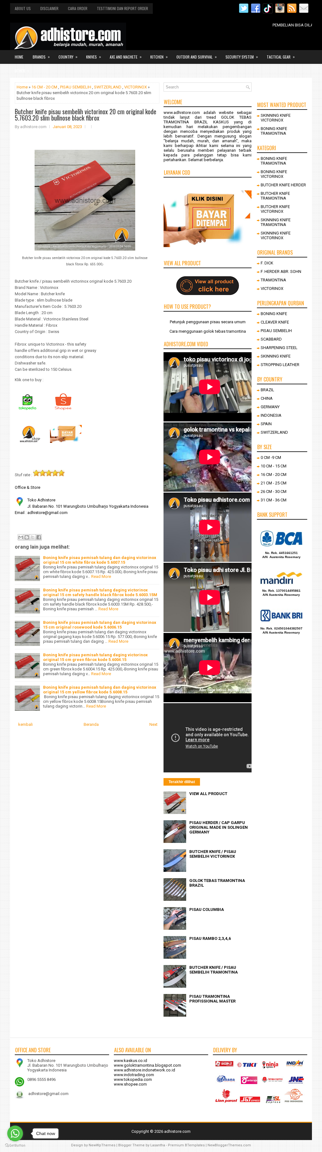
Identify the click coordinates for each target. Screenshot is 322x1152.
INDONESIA (271, 415)
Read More (101, 576)
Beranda (91, 724)
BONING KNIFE (274, 313)
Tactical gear (281, 56)
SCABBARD (271, 339)
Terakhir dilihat (182, 782)
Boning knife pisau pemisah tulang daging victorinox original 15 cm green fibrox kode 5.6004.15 (95, 657)
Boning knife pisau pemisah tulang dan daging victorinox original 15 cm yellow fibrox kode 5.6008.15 (99, 689)
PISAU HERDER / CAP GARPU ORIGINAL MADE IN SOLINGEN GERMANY (218, 827)
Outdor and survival (196, 56)
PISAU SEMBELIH (75, 87)
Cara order (77, 8)
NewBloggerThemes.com (229, 1145)
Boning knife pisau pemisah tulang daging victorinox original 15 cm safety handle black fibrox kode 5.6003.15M (100, 592)
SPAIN (266, 423)
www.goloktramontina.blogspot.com (147, 1065)
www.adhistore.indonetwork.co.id (144, 1070)
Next (153, 724)
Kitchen (159, 56)
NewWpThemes (102, 1145)
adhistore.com (177, 1131)
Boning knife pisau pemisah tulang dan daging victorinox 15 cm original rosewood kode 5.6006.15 (99, 625)
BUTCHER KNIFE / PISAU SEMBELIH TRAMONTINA (213, 969)
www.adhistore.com (182, 112)
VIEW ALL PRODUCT (208, 793)
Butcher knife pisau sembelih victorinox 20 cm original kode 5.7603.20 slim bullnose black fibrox (85, 114)
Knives (93, 56)
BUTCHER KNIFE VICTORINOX (275, 209)
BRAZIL (267, 389)
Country (67, 56)
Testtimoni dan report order (122, 8)
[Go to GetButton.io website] (15, 1146)
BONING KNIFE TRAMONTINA (274, 131)
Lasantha (157, 1145)
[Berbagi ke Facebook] (39, 537)
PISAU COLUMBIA (206, 909)
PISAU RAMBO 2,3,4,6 (210, 938)
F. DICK (267, 263)
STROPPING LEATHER (280, 364)
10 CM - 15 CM (273, 466)
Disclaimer (49, 8)
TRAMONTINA (273, 280)
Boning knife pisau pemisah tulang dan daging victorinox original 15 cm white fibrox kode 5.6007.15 (99, 560)
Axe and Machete (126, 56)
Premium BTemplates (186, 1145)
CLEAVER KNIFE (275, 322)
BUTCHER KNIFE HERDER (283, 185)
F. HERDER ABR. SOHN (281, 271)
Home (19, 56)
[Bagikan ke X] (33, 537)
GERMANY (270, 406)
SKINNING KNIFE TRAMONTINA (276, 222)
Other (22, 70)
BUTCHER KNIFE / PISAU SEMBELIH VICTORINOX (212, 854)
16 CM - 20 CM (44, 87)
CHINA (267, 398)
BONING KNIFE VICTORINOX (274, 174)
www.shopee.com (130, 1084)
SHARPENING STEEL (279, 347)
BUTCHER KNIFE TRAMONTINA (275, 195)
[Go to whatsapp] (15, 1133)
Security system (241, 56)
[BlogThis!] (27, 537)
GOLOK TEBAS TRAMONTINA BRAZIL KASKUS (208, 119)
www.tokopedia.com (133, 1079)
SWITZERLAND (107, 87)
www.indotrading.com (134, 1074)
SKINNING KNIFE (276, 356)
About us (23, 8)
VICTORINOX (135, 87)
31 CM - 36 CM (273, 500)
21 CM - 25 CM (273, 483)
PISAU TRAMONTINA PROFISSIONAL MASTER (212, 998)
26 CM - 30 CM (273, 491)
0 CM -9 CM (271, 457)
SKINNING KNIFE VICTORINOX (276, 117)
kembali (25, 724)
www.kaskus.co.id (130, 1060)
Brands (41, 56)
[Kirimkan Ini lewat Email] (21, 537)
